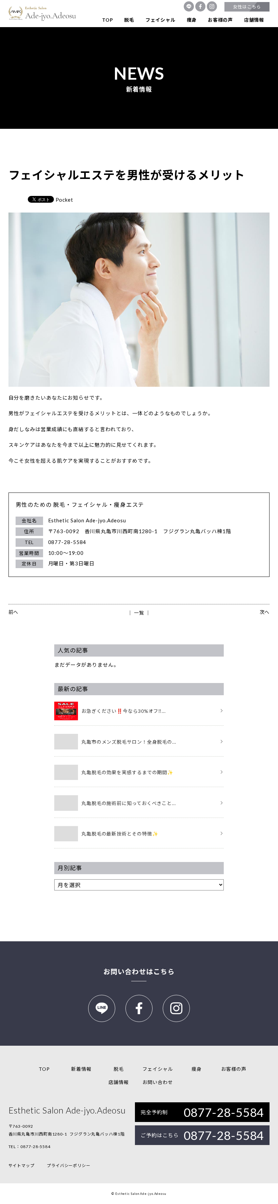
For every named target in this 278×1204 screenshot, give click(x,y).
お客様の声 (220, 20)
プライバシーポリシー (69, 1165)
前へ (13, 612)
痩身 (192, 20)
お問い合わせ (157, 1082)
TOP (107, 20)
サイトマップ (21, 1165)
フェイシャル (160, 20)
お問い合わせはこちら (138, 971)
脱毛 (129, 20)
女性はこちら (247, 6)
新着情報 (81, 1069)
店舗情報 (254, 20)
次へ (265, 612)
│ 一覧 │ (138, 613)
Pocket (64, 200)
